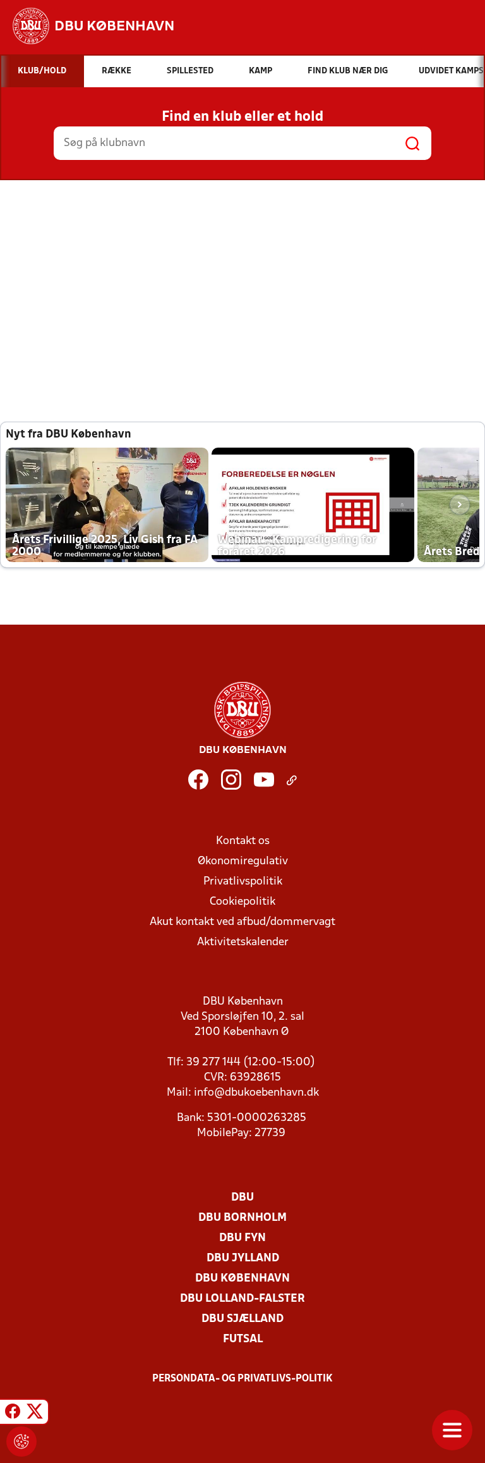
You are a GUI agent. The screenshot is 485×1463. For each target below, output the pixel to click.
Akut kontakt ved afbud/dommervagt (242, 922)
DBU (242, 1197)
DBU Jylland (243, 1258)
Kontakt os (243, 841)
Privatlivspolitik (242, 881)
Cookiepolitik (242, 902)
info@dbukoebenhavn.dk (256, 1092)
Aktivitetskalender (243, 942)
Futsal (243, 1339)
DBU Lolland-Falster (242, 1299)
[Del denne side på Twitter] (35, 1414)
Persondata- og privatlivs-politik (242, 1378)
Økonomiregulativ (243, 861)
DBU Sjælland (242, 1319)
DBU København (242, 1278)
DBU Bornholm (242, 1218)
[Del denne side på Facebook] (12, 1414)
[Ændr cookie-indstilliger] (21, 1441)
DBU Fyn (242, 1238)
